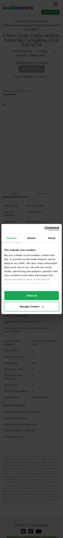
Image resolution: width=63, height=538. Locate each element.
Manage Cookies (29, 306)
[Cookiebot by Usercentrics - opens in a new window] (45, 229)
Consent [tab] (11, 237)
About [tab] (51, 237)
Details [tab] (31, 237)
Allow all (32, 295)
